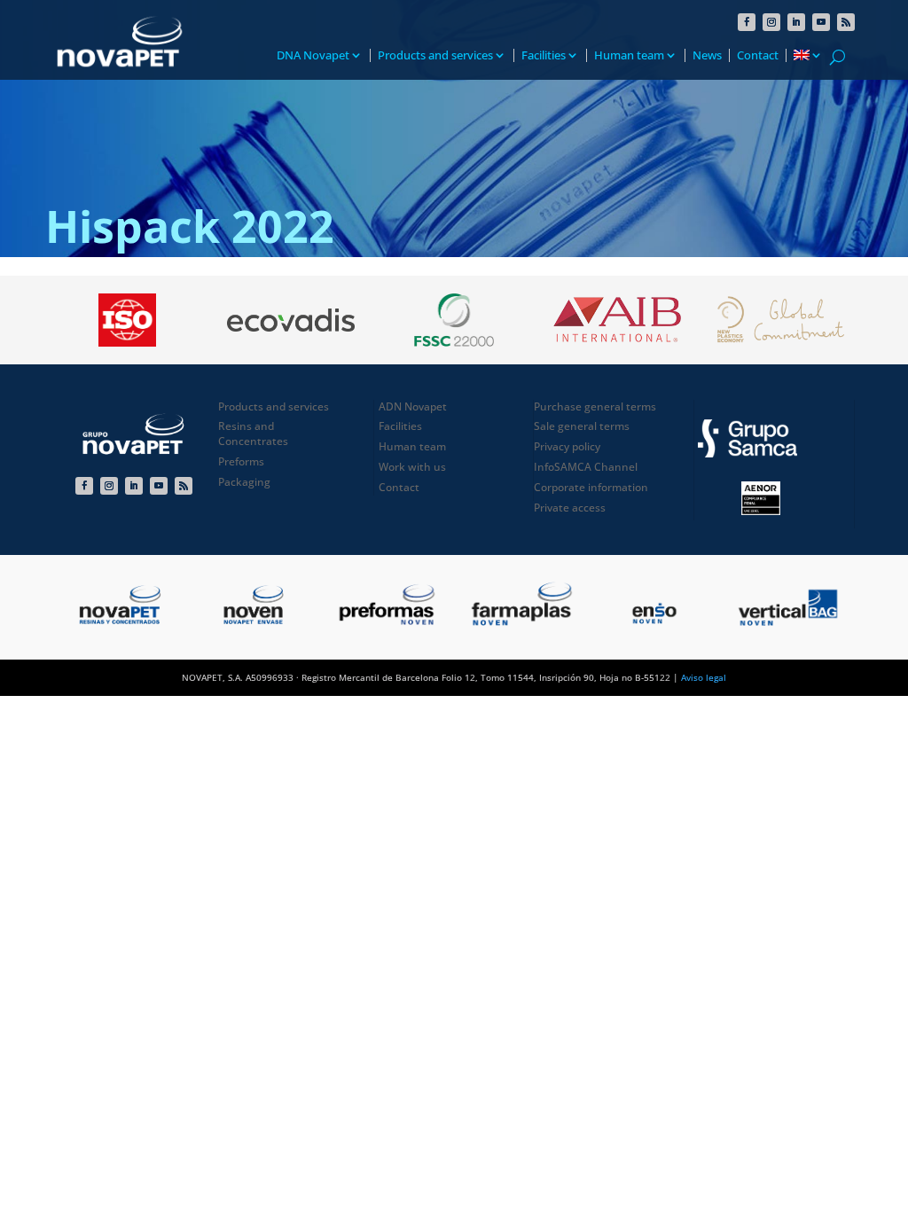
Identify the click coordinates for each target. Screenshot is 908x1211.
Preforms (241, 461)
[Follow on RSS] (846, 22)
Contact (758, 55)
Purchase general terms (595, 406)
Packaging (244, 481)
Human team (629, 55)
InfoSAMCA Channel (586, 466)
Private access (570, 507)
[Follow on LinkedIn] (796, 22)
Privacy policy (567, 446)
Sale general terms (582, 426)
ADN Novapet (413, 406)
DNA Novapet (313, 55)
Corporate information (591, 487)
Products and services (435, 55)
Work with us (412, 466)
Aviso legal (703, 677)
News (707, 55)
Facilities (543, 55)
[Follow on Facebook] (746, 22)
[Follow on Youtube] (821, 22)
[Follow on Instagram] (771, 22)
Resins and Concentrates (253, 433)
